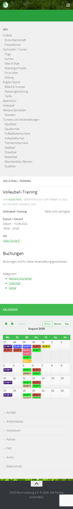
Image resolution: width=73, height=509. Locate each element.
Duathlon (10, 166)
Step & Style (12, 63)
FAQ (9, 448)
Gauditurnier (12, 129)
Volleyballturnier (14, 138)
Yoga (8, 54)
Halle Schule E (11, 241)
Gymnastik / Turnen (15, 49)
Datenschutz (14, 466)
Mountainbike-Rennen (18, 161)
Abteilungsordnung (16, 91)
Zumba (9, 59)
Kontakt (11, 412)
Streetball (10, 152)
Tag (67, 324)
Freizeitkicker (13, 45)
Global (12, 288)
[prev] (6, 323)
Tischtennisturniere (16, 143)
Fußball (7, 35)
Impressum (13, 430)
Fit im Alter (11, 73)
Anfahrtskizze (14, 421)
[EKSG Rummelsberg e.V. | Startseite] (7, 5)
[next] (12, 323)
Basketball (11, 157)
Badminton (9, 101)
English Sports (11, 82)
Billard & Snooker (15, 87)
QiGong (9, 77)
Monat (47, 324)
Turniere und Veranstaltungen (21, 119)
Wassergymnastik (15, 68)
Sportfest (10, 124)
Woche (58, 324)
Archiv (10, 457)
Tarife (8, 96)
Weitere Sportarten (14, 110)
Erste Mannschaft (15, 40)
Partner (11, 439)
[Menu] (68, 5)
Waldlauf (10, 147)
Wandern (10, 115)
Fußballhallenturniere (17, 133)
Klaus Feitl (15, 199)
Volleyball (8, 105)
